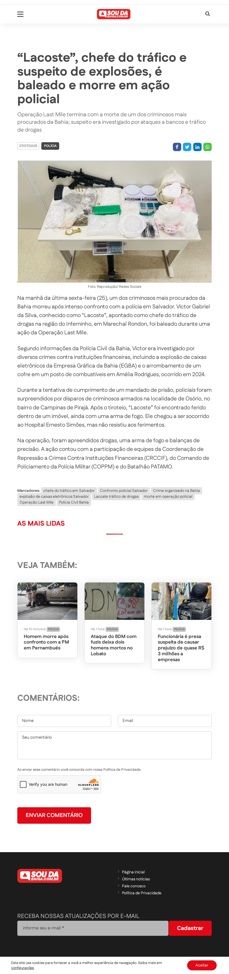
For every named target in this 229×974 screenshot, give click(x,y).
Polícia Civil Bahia (74, 502)
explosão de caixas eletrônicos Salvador (54, 496)
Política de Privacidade (141, 893)
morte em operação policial (168, 496)
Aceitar (201, 965)
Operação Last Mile (37, 502)
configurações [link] (22, 967)
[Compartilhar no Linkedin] (197, 147)
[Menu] (20, 14)
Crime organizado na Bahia (176, 491)
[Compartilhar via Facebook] (177, 147)
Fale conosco (133, 886)
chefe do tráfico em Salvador (69, 491)
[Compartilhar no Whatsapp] (207, 147)
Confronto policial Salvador (124, 491)
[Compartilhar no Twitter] (187, 147)
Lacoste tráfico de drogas (116, 496)
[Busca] (208, 14)
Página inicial (133, 872)
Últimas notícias (136, 879)
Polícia (50, 146)
